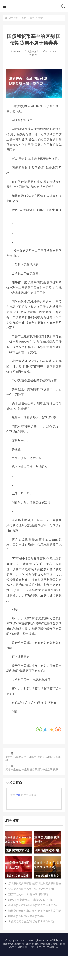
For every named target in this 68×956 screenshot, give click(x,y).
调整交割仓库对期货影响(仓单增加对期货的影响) (34, 912)
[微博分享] (58, 729)
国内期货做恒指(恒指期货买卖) (26, 916)
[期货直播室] (33, 7)
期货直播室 (33, 51)
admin (16, 51)
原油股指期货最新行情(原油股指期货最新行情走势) (34, 885)
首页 (24, 18)
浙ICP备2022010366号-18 (44, 947)
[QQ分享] (45, 729)
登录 (18, 795)
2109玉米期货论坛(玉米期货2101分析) (30, 899)
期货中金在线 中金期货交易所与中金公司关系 (31, 769)
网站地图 (22, 947)
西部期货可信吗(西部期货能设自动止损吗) (32, 905)
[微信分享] (39, 729)
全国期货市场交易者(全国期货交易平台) (31, 888)
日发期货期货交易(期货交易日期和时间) (31, 921)
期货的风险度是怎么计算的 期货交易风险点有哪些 (33, 758)
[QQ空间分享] (51, 729)
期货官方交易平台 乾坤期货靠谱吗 (28, 894)
